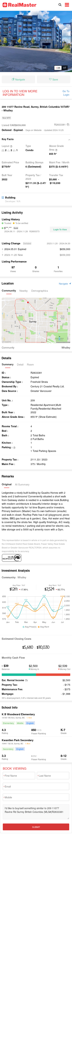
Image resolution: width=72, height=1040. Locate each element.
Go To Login (66, 92)
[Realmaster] (19, 4)
